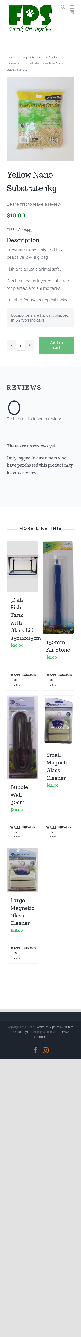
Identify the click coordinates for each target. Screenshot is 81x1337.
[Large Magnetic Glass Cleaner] (22, 870)
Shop (24, 57)
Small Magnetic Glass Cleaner (58, 766)
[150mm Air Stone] (58, 587)
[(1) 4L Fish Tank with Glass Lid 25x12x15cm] (22, 566)
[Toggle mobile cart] (72, 11)
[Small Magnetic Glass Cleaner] (58, 721)
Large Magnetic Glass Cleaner (22, 911)
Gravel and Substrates (24, 63)
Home (11, 57)
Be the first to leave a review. (34, 204)
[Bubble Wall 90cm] (22, 737)
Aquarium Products (46, 57)
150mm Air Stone (58, 646)
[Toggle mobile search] (63, 7)
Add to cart (56, 345)
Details (30, 675)
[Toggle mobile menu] (72, 7)
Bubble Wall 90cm (19, 794)
